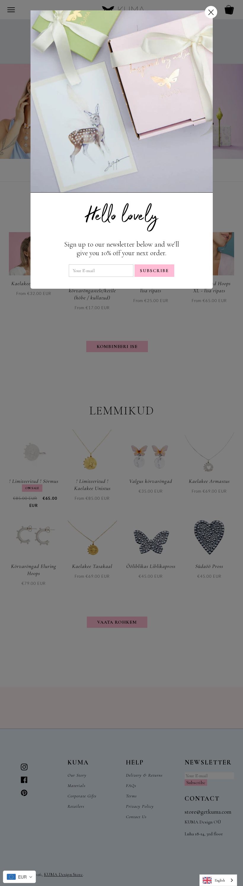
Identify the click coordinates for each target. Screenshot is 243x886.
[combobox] (218, 880)
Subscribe (154, 270)
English (220, 880)
